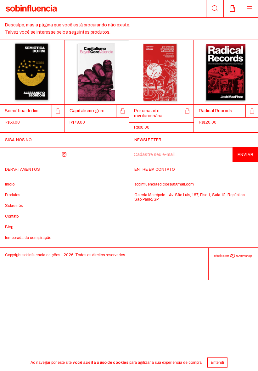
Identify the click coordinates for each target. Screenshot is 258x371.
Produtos (12, 195)
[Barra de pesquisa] (214, 8)
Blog (9, 227)
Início (9, 184)
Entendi (217, 362)
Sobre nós (14, 205)
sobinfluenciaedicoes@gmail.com (164, 184)
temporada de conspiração (28, 237)
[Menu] (249, 8)
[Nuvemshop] (233, 256)
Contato (12, 216)
